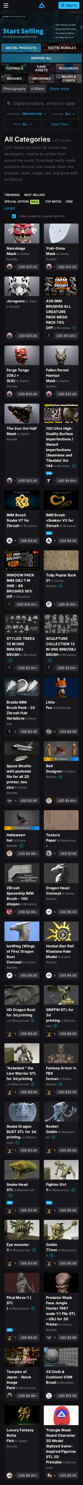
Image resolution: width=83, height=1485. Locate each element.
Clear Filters (60, 124)
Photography (15, 88)
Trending (12, 195)
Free (69, 201)
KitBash (37, 88)
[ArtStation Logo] (42, 5)
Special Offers (21, 201)
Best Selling (34, 195)
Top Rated (53, 201)
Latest (9, 208)
